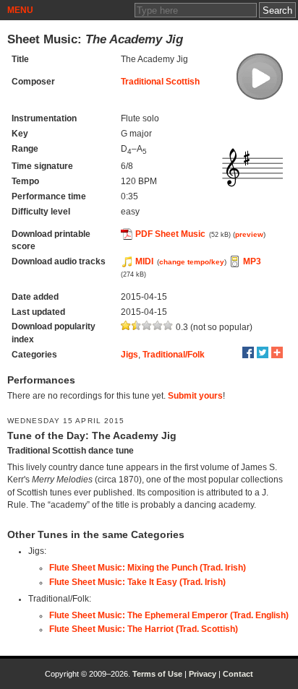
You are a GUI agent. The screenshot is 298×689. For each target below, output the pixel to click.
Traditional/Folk (173, 354)
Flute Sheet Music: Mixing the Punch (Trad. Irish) (147, 567)
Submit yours (195, 395)
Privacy (202, 674)
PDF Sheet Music (170, 234)
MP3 (252, 261)
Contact (238, 674)
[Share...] (277, 352)
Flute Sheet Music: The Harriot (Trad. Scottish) (143, 629)
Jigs (129, 354)
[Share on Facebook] (248, 352)
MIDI (144, 261)
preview (249, 234)
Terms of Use (157, 674)
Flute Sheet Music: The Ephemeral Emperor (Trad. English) (169, 615)
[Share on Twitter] (262, 352)
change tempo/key (191, 262)
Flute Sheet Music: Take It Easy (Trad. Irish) (137, 582)
